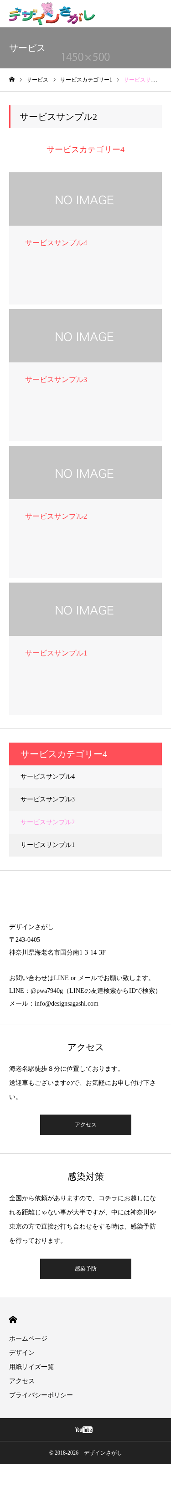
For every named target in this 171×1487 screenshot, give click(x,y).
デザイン (22, 1352)
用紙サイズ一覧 (31, 1366)
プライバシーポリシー (41, 1395)
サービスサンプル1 (48, 845)
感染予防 (86, 1268)
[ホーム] (12, 80)
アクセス (86, 1124)
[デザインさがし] (52, 13)
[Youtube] (84, 1429)
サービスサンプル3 (48, 799)
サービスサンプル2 (48, 822)
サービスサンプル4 (48, 776)
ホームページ (28, 1338)
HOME (13, 1319)
